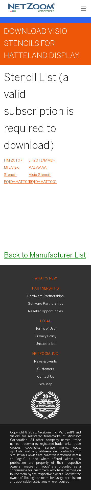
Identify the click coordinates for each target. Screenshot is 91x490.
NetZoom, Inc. (45, 354)
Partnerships (45, 288)
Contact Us (45, 376)
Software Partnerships (45, 303)
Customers (45, 369)
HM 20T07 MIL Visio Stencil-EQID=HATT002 (16, 171)
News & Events (45, 361)
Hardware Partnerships (45, 296)
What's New (45, 278)
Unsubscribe (45, 344)
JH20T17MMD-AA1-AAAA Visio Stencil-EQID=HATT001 (41, 171)
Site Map (45, 384)
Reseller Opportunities (45, 311)
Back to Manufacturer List (45, 255)
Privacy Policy (45, 336)
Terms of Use (46, 328)
